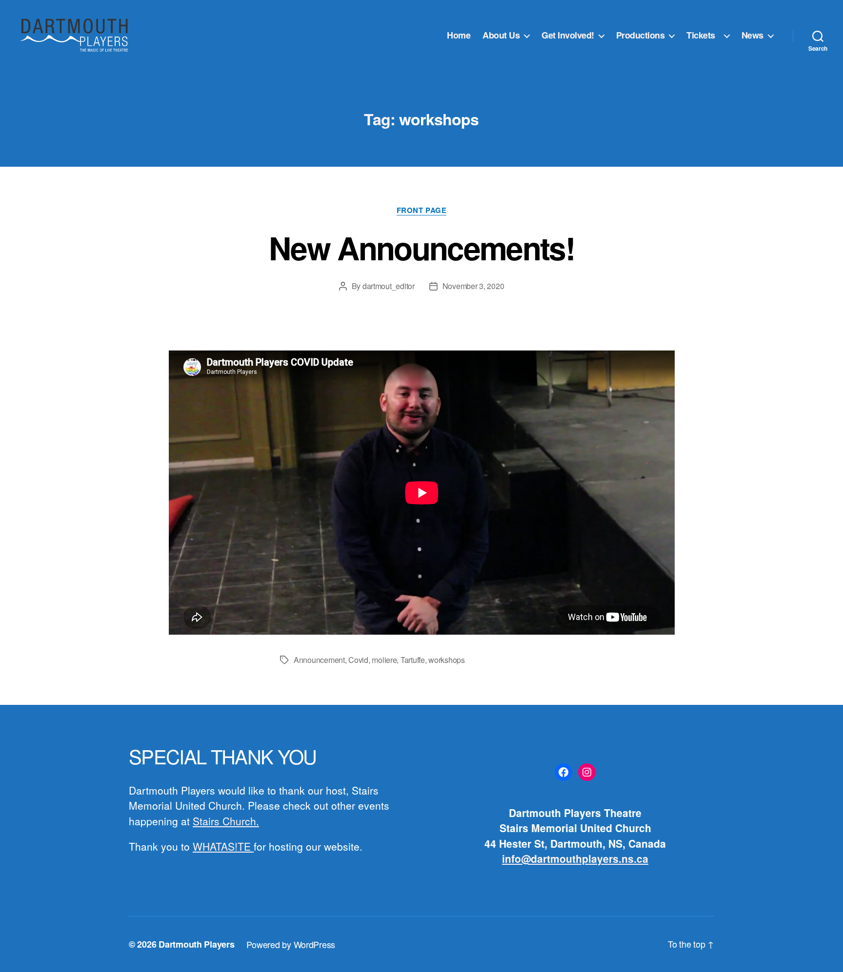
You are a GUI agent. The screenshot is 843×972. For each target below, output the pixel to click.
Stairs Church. (226, 821)
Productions (640, 35)
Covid (358, 659)
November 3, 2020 (473, 286)
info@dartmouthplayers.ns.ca (575, 858)
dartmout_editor (388, 286)
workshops (446, 659)
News (752, 35)
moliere (384, 659)
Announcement (319, 659)
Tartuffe (413, 659)
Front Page (422, 210)
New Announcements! (421, 247)
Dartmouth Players (196, 944)
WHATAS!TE (223, 846)
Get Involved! (568, 35)
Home (458, 35)
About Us (501, 35)
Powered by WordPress (291, 944)
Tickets (703, 35)
